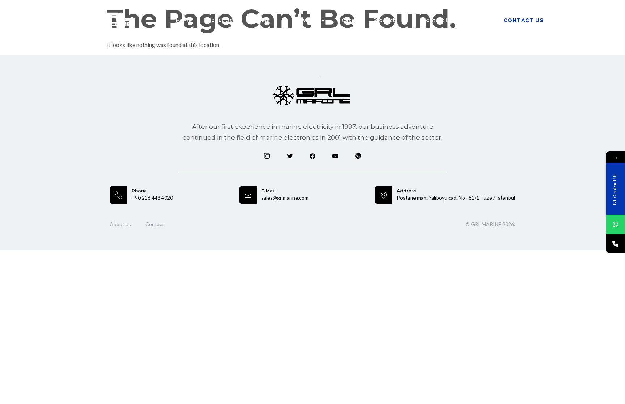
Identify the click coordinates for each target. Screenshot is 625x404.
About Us (220, 20)
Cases (349, 20)
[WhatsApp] (615, 224)
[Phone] (615, 243)
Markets (259, 20)
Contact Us (437, 20)
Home (184, 20)
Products (385, 20)
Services (305, 20)
